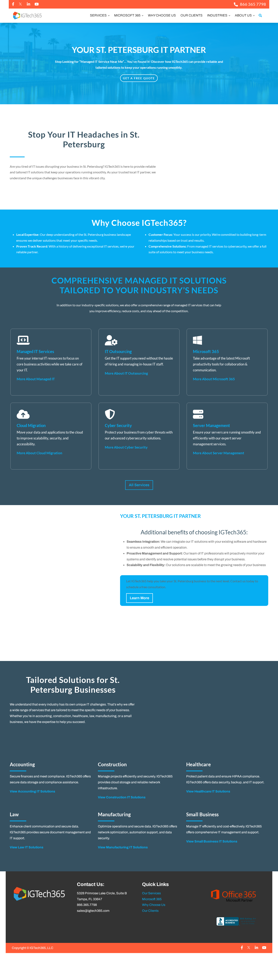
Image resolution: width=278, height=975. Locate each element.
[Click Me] (13, 4)
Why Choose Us (162, 15)
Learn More (139, 598)
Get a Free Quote (139, 78)
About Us (243, 15)
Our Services (151, 893)
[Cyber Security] (139, 436)
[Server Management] (227, 436)
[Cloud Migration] (51, 436)
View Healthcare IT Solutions (208, 791)
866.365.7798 (87, 905)
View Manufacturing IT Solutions (123, 847)
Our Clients (191, 15)
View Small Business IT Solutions (211, 841)
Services (98, 15)
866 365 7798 (253, 4)
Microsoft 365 (127, 15)
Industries (217, 15)
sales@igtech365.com (93, 910)
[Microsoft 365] (227, 362)
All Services (139, 485)
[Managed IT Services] (51, 362)
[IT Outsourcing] (139, 362)
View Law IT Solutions (26, 847)
